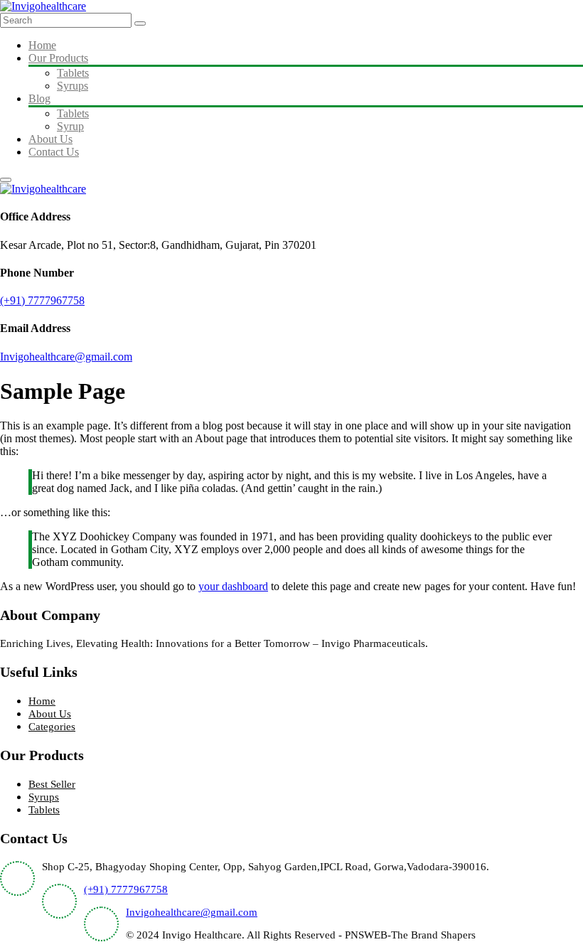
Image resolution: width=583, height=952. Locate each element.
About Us (50, 139)
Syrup (70, 126)
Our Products (58, 58)
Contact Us (53, 152)
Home (42, 45)
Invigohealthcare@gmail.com (66, 357)
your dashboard (233, 586)
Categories (51, 726)
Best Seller (51, 784)
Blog (39, 98)
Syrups (72, 86)
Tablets (73, 73)
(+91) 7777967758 (42, 300)
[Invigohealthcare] (43, 6)
